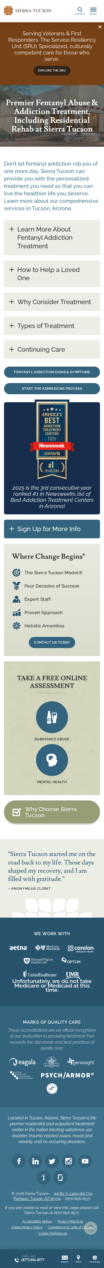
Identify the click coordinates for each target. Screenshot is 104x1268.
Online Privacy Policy (26, 1227)
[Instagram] (68, 1161)
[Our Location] (78, 1258)
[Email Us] (64, 1258)
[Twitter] (52, 1161)
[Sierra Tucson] (28, 11)
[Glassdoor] (60, 1177)
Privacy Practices (70, 1221)
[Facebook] (19, 1161)
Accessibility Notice (37, 1221)
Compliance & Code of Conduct (71, 1227)
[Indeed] (43, 1177)
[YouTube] (85, 1161)
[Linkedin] (35, 1161)
